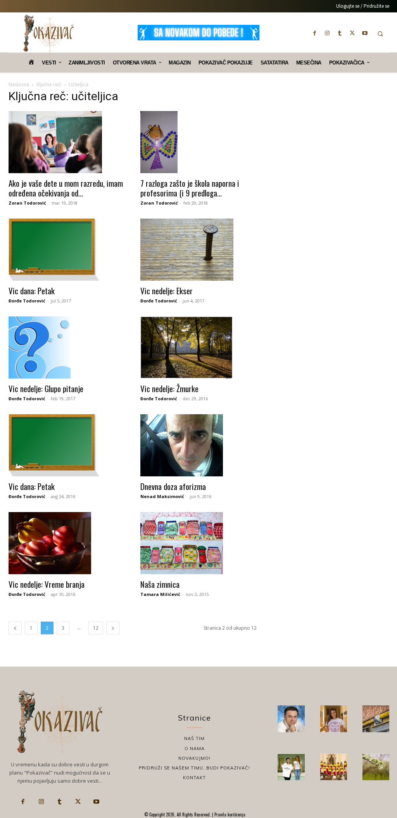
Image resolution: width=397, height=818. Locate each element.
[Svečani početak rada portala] (333, 767)
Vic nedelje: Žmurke (169, 388)
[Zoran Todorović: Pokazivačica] (375, 718)
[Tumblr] (339, 33)
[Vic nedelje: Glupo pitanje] (67, 347)
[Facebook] (315, 33)
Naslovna (19, 84)
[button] (380, 33)
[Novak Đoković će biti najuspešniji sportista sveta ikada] (291, 718)
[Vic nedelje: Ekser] (198, 250)
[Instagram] (327, 33)
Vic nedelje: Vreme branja (47, 584)
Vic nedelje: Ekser (166, 291)
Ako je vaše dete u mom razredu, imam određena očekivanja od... (66, 188)
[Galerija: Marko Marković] (375, 767)
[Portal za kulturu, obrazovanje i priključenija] (48, 33)
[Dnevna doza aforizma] (198, 445)
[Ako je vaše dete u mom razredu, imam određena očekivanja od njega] (67, 142)
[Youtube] (365, 33)
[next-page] (112, 628)
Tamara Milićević (160, 594)
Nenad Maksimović (162, 496)
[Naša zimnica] (198, 543)
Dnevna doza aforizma (173, 486)
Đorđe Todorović (27, 301)
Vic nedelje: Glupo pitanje (46, 388)
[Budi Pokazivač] (291, 767)
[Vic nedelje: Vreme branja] (67, 543)
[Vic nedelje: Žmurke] (198, 347)
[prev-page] (15, 628)
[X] (352, 33)
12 (95, 628)
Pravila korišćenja (229, 814)
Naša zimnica (160, 584)
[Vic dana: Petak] (67, 250)
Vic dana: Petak (32, 291)
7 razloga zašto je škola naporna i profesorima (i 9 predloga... (189, 188)
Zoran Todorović (27, 203)
